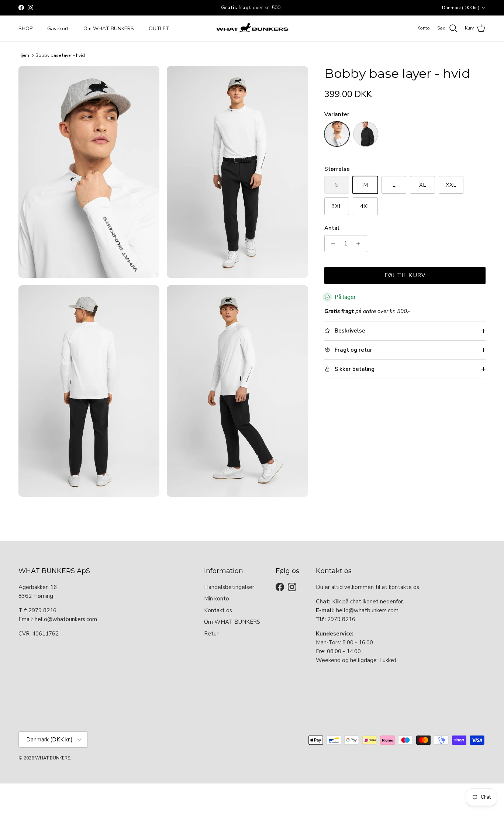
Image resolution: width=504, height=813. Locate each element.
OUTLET (159, 28)
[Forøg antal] (360, 243)
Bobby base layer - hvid (60, 55)
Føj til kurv (404, 275)
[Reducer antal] (331, 243)
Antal (331, 228)
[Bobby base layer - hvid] (336, 134)
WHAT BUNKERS (52, 758)
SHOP (25, 28)
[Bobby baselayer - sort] (365, 134)
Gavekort (58, 28)
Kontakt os (218, 610)
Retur (211, 633)
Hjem (23, 55)
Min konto (216, 598)
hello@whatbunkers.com (367, 610)
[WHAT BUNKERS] (252, 28)
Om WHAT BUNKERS (108, 28)
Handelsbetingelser (229, 587)
